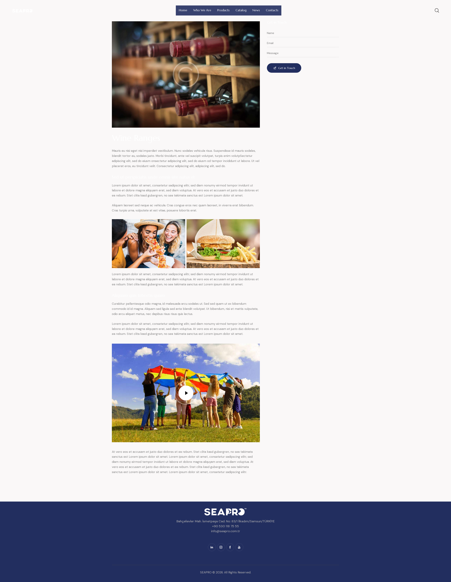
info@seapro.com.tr (225, 531)
